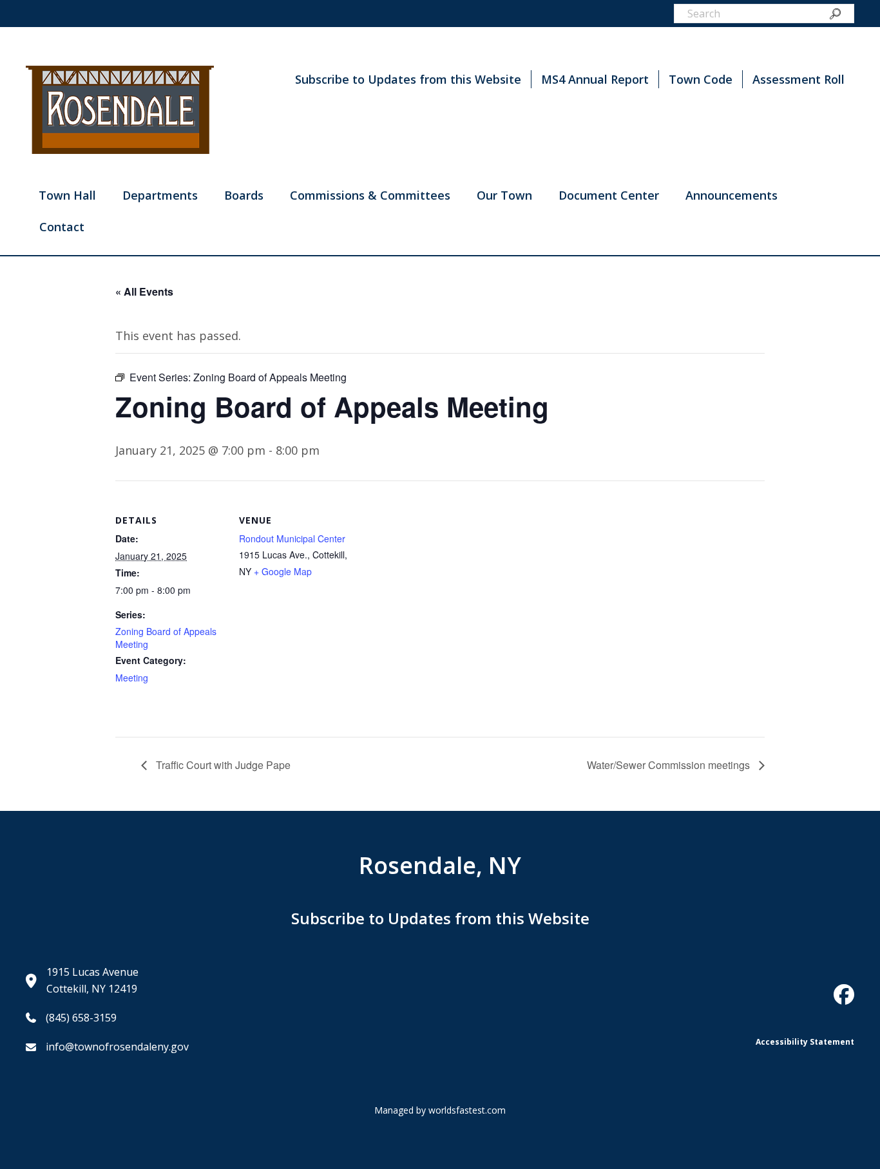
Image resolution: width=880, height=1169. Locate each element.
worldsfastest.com (467, 1110)
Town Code (700, 79)
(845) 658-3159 (81, 1018)
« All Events (144, 291)
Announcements (731, 195)
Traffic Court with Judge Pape (222, 764)
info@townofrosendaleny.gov (117, 1047)
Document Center (609, 195)
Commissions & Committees (370, 195)
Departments (160, 195)
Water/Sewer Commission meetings (669, 764)
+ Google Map (283, 571)
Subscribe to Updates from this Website (408, 79)
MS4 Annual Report (595, 79)
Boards (243, 195)
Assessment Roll (798, 79)
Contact (61, 226)
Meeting (131, 677)
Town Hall (67, 195)
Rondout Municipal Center (292, 538)
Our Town (504, 195)
